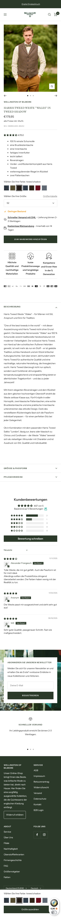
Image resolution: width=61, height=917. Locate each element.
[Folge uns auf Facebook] (37, 834)
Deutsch (34, 888)
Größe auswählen (30, 909)
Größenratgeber (12, 871)
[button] (11, 135)
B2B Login (38, 810)
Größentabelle (50, 196)
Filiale (6, 843)
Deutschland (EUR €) (15, 888)
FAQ (6, 865)
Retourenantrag (41, 781)
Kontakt (37, 804)
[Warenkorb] (55, 14)
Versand (38, 793)
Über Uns (8, 837)
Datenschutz (40, 798)
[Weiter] (56, 96)
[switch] (54, 912)
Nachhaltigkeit (11, 848)
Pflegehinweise (13, 477)
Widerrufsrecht (41, 787)
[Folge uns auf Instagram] (44, 834)
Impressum (39, 776)
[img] (10, 558)
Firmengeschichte (13, 860)
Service (7, 831)
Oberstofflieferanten (14, 854)
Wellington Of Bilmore (18, 102)
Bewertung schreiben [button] (30, 538)
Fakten (7, 877)
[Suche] (49, 14)
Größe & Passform (15, 468)
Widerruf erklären (14, 814)
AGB (36, 770)
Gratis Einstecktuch (31, 4)
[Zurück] (5, 96)
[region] (30, 730)
